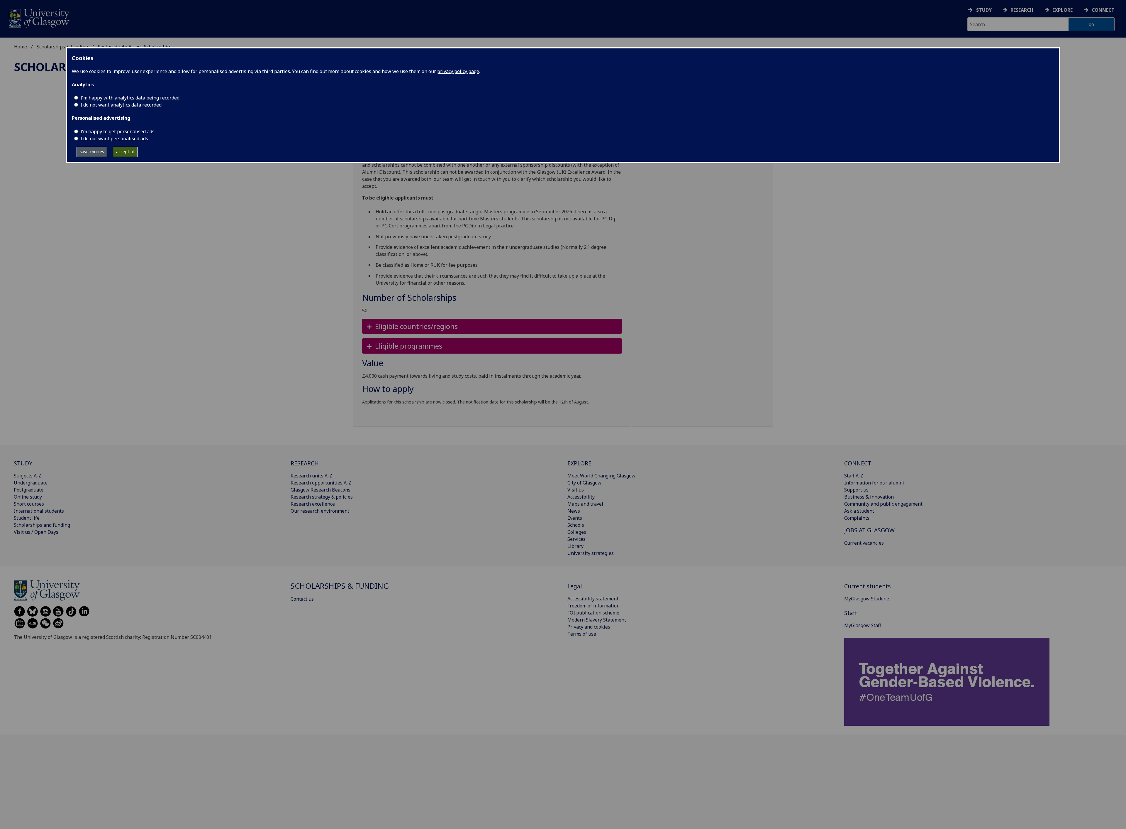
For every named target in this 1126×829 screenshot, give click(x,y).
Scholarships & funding (62, 46)
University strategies (590, 553)
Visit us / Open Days (36, 532)
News (573, 511)
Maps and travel (585, 504)
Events (574, 518)
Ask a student (859, 511)
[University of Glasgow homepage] (38, 17)
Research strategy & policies (322, 497)
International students (39, 511)
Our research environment (320, 511)
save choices (92, 151)
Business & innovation (869, 497)
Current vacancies (864, 543)
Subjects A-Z (27, 475)
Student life (27, 518)
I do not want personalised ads (114, 138)
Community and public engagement (883, 504)
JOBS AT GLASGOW (869, 530)
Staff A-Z (853, 475)
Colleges (576, 532)
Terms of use (581, 634)
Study (984, 10)
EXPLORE (579, 463)
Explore (1062, 10)
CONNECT (857, 463)
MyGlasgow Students (867, 598)
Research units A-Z (311, 475)
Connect (1103, 10)
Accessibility (581, 497)
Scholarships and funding (42, 525)
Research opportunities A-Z (321, 482)
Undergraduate (31, 482)
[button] (492, 326)
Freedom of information (593, 605)
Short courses (29, 504)
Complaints (856, 518)
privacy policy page (458, 71)
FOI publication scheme (593, 612)
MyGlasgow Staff (862, 625)
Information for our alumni (874, 482)
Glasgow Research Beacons (320, 490)
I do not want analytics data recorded (121, 105)
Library (575, 546)
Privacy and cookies (588, 627)
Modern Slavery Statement (596, 620)
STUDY (23, 463)
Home (20, 46)
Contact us (302, 599)
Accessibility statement (592, 598)
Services (576, 539)
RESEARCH (305, 463)
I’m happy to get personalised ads (117, 131)
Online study (28, 497)
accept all (125, 151)
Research (1021, 10)
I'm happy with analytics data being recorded (129, 97)
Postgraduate (28, 490)
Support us (856, 490)
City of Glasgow (584, 482)
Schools (575, 525)
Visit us (575, 490)
